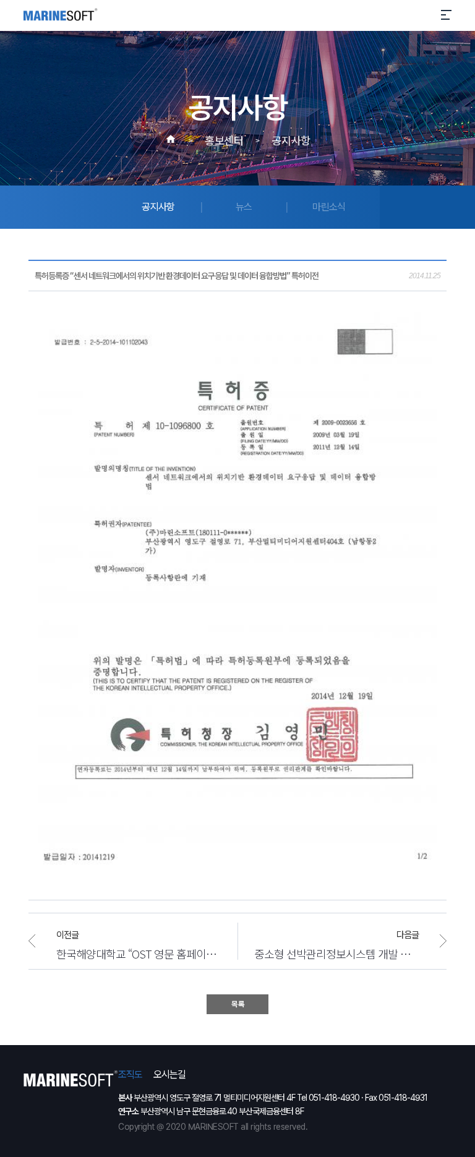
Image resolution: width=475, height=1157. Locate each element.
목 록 (237, 1004)
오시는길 (169, 1075)
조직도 (130, 1075)
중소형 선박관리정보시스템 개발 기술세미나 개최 (350, 953)
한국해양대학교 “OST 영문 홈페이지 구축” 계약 (138, 953)
